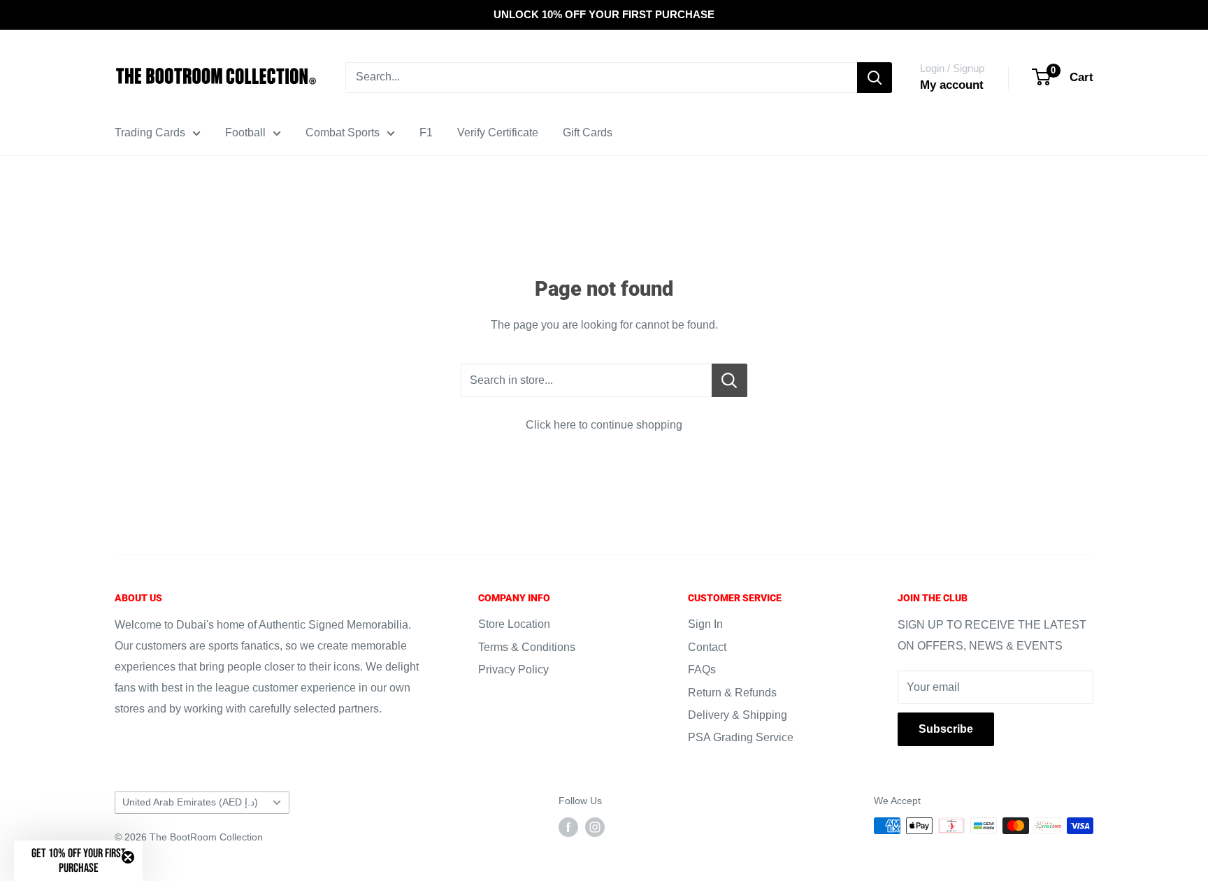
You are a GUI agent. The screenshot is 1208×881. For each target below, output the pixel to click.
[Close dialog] (722, 304)
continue (604, 611)
